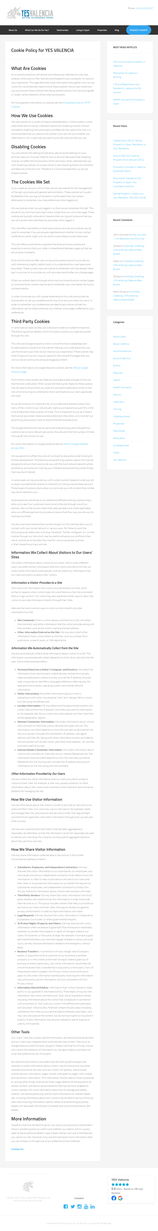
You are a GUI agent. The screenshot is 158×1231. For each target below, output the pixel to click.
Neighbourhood (121, 416)
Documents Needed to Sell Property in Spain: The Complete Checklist (127, 182)
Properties (118, 423)
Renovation (119, 438)
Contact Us (17, 1149)
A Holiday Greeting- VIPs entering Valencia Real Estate (129, 249)
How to (117, 394)
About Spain (119, 336)
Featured (118, 372)
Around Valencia (121, 358)
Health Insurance (122, 387)
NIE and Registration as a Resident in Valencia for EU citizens (127, 88)
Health (116, 380)
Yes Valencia (119, 459)
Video (116, 452)
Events (116, 365)
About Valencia (121, 343)
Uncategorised (121, 445)
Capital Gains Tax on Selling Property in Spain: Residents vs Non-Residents (129, 144)
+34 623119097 (144, 8)
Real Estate (119, 430)
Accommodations (122, 351)
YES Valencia (29, 12)
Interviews (118, 401)
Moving (117, 409)
